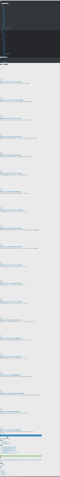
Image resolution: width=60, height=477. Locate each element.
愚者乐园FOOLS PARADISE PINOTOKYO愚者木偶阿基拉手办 (10, 356)
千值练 (4, 460)
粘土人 (33, 460)
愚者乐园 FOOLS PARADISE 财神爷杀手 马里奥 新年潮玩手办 (11, 246)
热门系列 (2, 19)
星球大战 (4, 23)
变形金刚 (4, 22)
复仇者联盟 (4, 21)
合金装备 (4, 24)
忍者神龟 (4, 25)
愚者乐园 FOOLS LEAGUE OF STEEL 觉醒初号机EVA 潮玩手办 (11, 283)
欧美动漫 (4, 8)
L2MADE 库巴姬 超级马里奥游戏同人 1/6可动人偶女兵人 (8, 450)
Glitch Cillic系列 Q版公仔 (4, 441)
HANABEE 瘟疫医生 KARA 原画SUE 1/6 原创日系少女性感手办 (9, 447)
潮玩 (27, 460)
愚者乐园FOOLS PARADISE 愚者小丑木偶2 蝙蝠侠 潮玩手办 (10, 429)
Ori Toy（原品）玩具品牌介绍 (6, 53)
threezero (4, 16)
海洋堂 (25, 460)
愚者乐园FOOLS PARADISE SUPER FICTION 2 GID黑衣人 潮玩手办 (11, 100)
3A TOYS (4, 15)
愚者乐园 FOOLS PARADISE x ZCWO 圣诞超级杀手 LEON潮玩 (11, 320)
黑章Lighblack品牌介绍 (5, 28)
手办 (18, 460)
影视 (3, 35)
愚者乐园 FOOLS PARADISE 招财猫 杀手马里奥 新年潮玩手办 (11, 228)
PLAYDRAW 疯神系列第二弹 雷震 (5, 443)
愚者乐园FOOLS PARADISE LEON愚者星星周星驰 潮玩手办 (10, 375)
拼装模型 (21, 460)
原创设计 (4, 11)
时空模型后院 (3, 465)
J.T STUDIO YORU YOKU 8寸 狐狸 (5, 442)
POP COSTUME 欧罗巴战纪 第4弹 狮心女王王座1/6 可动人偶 (8, 448)
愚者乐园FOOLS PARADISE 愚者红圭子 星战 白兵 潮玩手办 (10, 155)
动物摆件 (1, 460)
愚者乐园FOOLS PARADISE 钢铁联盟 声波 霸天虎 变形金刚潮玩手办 (12, 393)
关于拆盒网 (2, 470)
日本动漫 (4, 9)
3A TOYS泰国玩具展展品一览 (4, 452)
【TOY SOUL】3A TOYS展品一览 (5, 451)
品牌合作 (2, 471)
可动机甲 (15, 460)
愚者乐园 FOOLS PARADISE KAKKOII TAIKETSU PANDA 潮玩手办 (11, 210)
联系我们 (2, 472)
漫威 (26, 460)
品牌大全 (2, 26)
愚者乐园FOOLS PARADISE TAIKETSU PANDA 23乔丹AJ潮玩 (10, 81)
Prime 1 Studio (4, 17)
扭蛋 (19, 460)
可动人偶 (12, 460)
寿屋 (3, 18)
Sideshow (4, 40)
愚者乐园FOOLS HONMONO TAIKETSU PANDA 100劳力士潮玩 (11, 301)
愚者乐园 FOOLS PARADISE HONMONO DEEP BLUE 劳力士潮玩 (11, 265)
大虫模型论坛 (3, 464)
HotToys (4, 14)
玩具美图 (2, 32)
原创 (5, 460)
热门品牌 (2, 13)
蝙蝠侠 (3, 47)
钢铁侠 (3, 20)
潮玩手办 (29, 460)
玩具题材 (2, 7)
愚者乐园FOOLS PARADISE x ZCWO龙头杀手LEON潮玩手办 (10, 118)
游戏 (3, 10)
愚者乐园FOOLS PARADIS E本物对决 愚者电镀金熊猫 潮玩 (10, 191)
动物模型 (2, 460)
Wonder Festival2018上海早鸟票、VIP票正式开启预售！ (8, 453)
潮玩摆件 (31, 460)
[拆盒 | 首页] (1, 58)
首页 (1, 4)
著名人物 (4, 38)
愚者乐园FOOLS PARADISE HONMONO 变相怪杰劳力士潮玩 (10, 136)
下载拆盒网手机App (3, 62)
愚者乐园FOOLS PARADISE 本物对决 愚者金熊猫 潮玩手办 (10, 411)
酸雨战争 (4, 50)
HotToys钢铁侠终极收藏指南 (4, 61)
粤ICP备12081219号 (2, 475)
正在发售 (2, 5)
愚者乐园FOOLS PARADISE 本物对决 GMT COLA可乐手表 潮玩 (11, 173)
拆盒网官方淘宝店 (3, 29)
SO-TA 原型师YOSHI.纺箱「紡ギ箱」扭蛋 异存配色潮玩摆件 (8, 449)
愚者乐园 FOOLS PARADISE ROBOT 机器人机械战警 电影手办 (11, 338)
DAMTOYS (4, 42)
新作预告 (2, 6)
